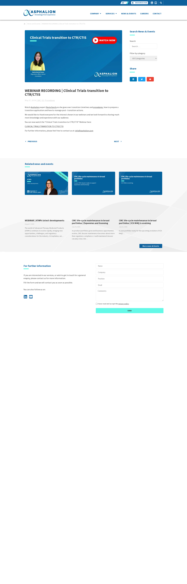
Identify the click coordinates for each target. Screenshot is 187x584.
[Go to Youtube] (156, 3)
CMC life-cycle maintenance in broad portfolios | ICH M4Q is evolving (137, 222)
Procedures (50, 100)
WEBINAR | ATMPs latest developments (44, 220)
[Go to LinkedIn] (152, 3)
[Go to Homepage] (39, 13)
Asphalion (35, 107)
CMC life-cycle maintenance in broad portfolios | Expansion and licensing (90, 222)
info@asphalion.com (84, 130)
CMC (39, 100)
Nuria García (51, 107)
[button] (161, 3)
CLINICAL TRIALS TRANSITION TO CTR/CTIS (44, 126)
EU (43, 100)
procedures (98, 107)
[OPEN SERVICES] (116, 13)
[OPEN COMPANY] (100, 13)
